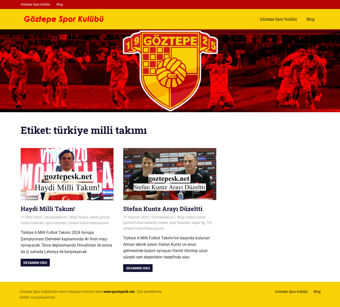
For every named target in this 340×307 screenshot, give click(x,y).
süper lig (198, 223)
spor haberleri (56, 223)
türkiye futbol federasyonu (88, 223)
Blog (60, 4)
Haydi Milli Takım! (48, 209)
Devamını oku (35, 263)
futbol (83, 217)
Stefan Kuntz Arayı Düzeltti (163, 209)
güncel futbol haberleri (140, 223)
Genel (93, 217)
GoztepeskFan (56, 217)
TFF (209, 223)
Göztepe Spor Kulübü (35, 4)
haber (163, 223)
